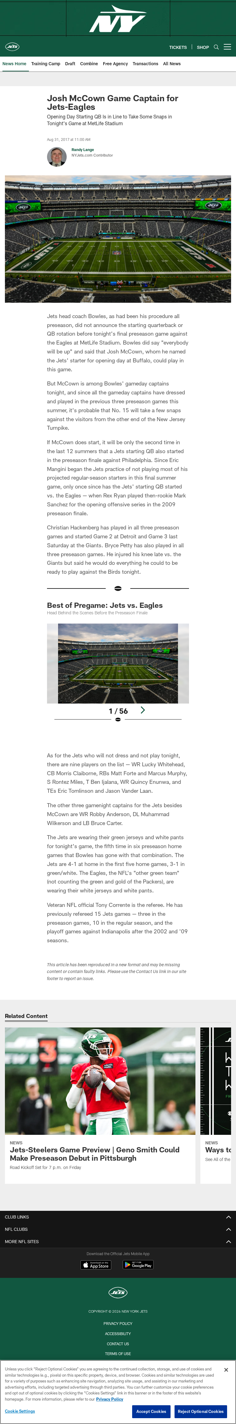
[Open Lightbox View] (118, 677)
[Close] (226, 1370)
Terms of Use (118, 1353)
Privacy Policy (118, 1323)
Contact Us (118, 1344)
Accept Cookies (151, 1411)
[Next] (142, 710)
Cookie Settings (20, 1411)
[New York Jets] (118, 1293)
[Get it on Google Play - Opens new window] (138, 1267)
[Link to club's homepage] (12, 44)
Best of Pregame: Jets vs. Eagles (105, 604)
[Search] (216, 47)
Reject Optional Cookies (201, 1411)
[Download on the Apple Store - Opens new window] (96, 1265)
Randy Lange (83, 149)
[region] (118, 1392)
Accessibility (118, 1333)
